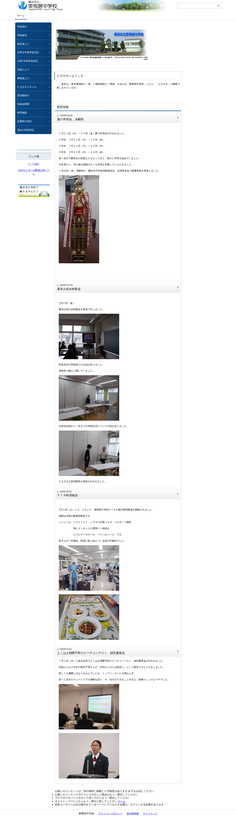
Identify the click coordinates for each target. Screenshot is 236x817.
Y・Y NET (33, 164)
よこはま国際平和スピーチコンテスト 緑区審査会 (91, 653)
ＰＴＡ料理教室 (67, 495)
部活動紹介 (23, 95)
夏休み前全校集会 (69, 289)
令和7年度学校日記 (27, 61)
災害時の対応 (24, 121)
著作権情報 (133, 813)
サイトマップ (150, 813)
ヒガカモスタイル (27, 87)
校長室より (23, 43)
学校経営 (22, 35)
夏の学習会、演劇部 (70, 119)
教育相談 (22, 112)
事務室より (23, 78)
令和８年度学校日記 (28, 52)
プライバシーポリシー (110, 813)
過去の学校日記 (27, 130)
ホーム (21, 15)
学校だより (23, 69)
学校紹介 (22, 26)
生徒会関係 (23, 104)
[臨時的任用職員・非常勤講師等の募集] (34, 196)
